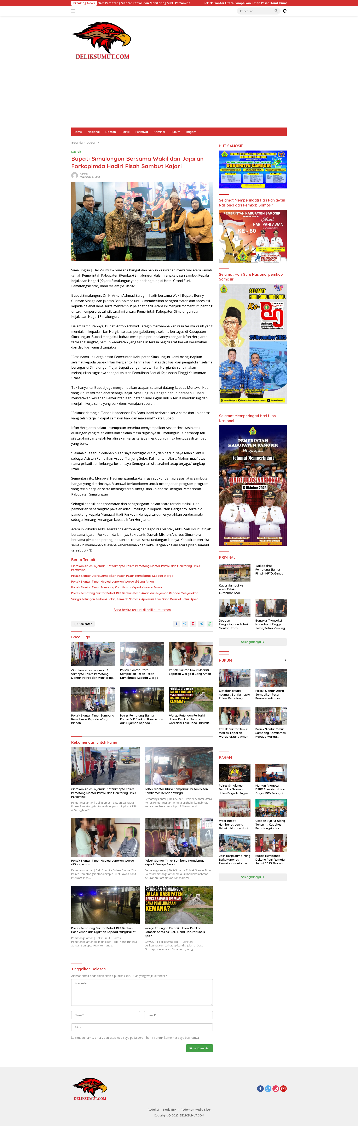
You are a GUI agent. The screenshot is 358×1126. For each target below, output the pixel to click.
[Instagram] (275, 1089)
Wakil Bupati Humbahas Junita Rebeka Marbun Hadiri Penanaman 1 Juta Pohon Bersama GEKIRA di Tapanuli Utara (234, 824)
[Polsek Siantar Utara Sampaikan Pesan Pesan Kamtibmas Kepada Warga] (142, 654)
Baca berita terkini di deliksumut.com (142, 609)
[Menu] (74, 11)
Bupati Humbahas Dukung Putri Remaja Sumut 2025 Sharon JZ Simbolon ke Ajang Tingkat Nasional (270, 859)
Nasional (94, 132)
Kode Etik (169, 1109)
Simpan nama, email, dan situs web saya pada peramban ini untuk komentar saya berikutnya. (137, 1038)
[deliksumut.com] (102, 40)
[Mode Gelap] (285, 11)
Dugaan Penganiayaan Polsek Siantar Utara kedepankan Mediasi (234, 624)
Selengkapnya (251, 642)
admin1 (84, 174)
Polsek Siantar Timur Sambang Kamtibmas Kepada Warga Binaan (117, 587)
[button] (276, 10)
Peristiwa (141, 132)
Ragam (191, 132)
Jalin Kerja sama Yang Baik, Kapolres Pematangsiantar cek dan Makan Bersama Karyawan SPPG (234, 859)
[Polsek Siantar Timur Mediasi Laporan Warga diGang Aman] (191, 654)
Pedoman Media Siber (196, 1109)
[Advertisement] (179, 96)
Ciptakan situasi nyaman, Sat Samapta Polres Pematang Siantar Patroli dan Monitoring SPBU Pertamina (135, 568)
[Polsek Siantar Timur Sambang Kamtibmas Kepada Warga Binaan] (93, 699)
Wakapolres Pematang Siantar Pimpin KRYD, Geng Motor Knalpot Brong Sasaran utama (270, 569)
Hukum (175, 132)
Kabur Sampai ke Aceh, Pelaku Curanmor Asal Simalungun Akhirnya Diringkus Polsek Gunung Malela (233, 589)
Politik (126, 132)
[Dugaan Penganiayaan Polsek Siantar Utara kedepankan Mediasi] (234, 608)
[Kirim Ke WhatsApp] (210, 624)
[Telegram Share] (201, 624)
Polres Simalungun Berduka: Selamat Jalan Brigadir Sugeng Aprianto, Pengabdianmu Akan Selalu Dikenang (234, 789)
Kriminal (159, 132)
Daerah (110, 132)
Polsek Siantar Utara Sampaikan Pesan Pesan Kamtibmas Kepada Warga (198, 3)
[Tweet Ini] (185, 624)
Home (78, 132)
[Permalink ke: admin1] (74, 175)
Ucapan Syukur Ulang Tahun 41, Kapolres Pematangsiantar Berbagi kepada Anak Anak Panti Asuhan (270, 824)
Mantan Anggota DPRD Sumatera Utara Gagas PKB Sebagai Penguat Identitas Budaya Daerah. (270, 789)
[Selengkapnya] (285, 660)
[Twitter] (268, 1089)
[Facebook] (260, 1089)
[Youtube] (283, 1089)
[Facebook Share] (176, 624)
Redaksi (153, 1109)
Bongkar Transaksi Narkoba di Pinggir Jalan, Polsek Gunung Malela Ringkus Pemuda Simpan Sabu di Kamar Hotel (270, 624)
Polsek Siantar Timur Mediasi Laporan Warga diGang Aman (112, 581)
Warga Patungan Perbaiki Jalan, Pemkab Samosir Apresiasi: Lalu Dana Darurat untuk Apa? (134, 599)
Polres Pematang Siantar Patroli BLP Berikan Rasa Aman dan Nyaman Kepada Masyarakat (134, 593)
